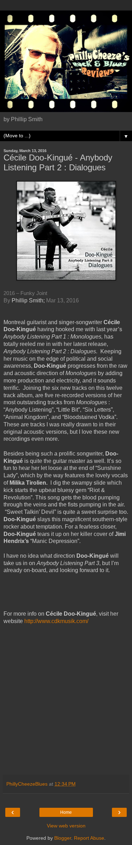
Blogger (62, 838)
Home (66, 812)
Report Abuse (89, 838)
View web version (66, 825)
